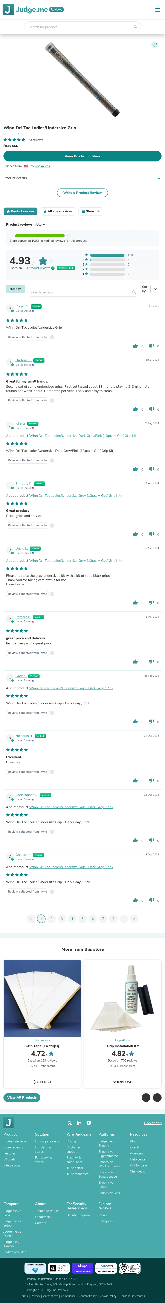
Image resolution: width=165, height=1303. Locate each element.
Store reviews (13, 1147)
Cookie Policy (108, 1296)
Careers (40, 1223)
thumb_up (135, 345)
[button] (146, 1097)
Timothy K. (23, 483)
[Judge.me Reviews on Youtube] (88, 1123)
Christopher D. (26, 795)
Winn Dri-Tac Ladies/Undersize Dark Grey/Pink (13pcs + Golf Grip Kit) (83, 435)
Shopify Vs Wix (109, 1193)
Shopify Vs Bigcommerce (108, 1154)
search (135, 26)
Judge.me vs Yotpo (12, 1223)
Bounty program (78, 1215)
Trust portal (75, 1168)
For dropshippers (47, 1141)
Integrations (11, 1165)
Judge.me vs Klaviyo (12, 1244)
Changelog (137, 1171)
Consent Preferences (132, 1296)
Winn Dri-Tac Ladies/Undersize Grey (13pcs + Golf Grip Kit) (75, 495)
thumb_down (151, 345)
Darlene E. (23, 360)
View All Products (22, 1097)
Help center (138, 1159)
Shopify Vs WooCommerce (109, 1164)
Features (9, 1153)
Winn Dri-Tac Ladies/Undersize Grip (39, 128)
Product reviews (14, 1141)
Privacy (35, 1296)
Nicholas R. (24, 736)
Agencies (136, 1153)
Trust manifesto (78, 1174)
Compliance (68, 1296)
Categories (106, 1221)
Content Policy (88, 1296)
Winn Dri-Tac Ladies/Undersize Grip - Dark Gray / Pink (71, 688)
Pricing (71, 1141)
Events (135, 1147)
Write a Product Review (82, 192)
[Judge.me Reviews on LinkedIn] (79, 1123)
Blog (133, 1141)
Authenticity (50, 1296)
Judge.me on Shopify (107, 1143)
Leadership (43, 1217)
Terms (24, 1296)
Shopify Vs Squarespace (107, 1174)
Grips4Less (42, 166)
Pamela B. (23, 617)
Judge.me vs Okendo (12, 1233)
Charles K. (23, 854)
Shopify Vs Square (105, 1184)
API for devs (139, 1165)
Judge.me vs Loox (12, 1213)
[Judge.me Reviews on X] (69, 1123)
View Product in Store (82, 156)
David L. (21, 548)
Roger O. (22, 306)
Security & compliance (75, 1160)
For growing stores (43, 1160)
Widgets (9, 1159)
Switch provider (14, 1252)
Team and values (47, 1211)
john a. (20, 423)
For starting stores (43, 1149)
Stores (102, 1215)
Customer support (73, 1149)
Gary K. (21, 676)
